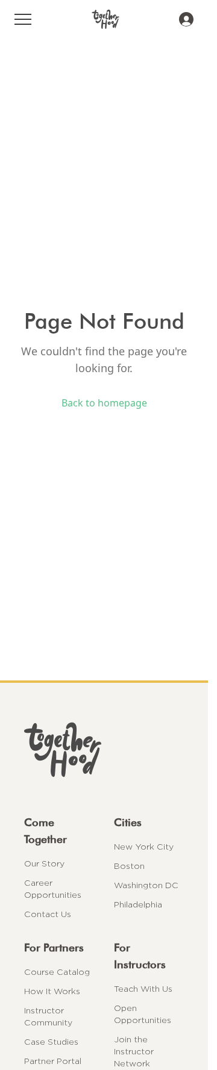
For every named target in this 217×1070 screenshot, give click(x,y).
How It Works (52, 991)
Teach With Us (143, 989)
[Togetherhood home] (104, 750)
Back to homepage (104, 402)
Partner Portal (52, 1061)
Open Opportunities (142, 1014)
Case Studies (51, 1042)
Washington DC (146, 885)
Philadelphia (138, 904)
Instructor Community (48, 1016)
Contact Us (47, 914)
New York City (144, 846)
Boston (129, 866)
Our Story (44, 863)
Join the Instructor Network (134, 1051)
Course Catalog (57, 972)
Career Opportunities (52, 889)
